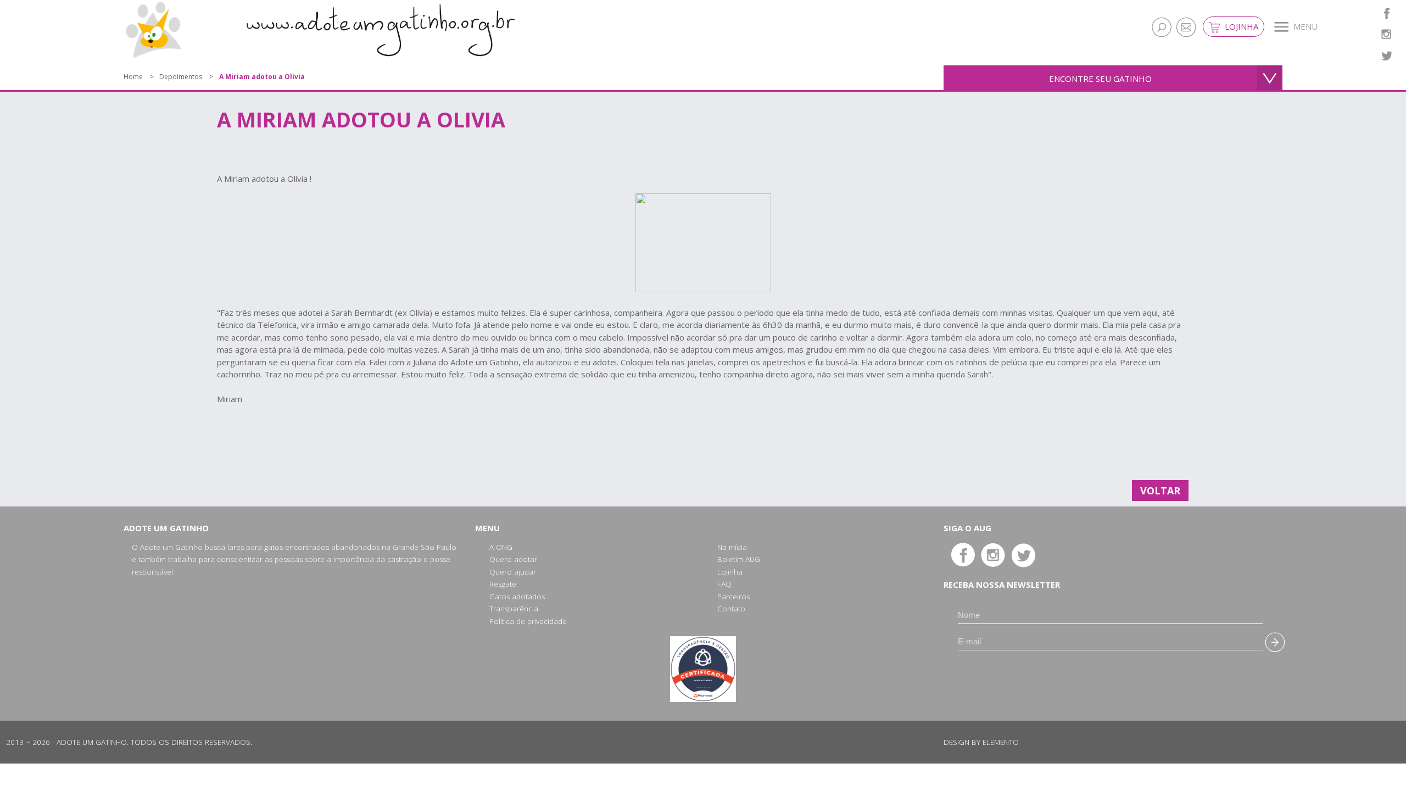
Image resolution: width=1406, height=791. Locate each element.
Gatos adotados (517, 596)
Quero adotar (513, 559)
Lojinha (1240, 26)
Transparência (513, 609)
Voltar (1160, 490)
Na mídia (732, 547)
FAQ (724, 584)
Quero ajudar (512, 572)
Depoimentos (180, 76)
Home (133, 76)
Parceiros (733, 596)
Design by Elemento (981, 742)
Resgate (502, 584)
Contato (731, 609)
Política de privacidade (528, 621)
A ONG (500, 547)
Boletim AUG (738, 559)
